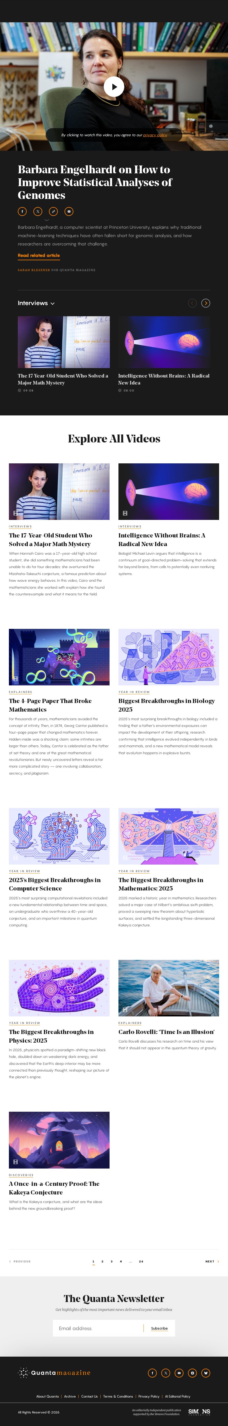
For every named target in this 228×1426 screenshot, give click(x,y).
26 (141, 1261)
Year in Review (134, 691)
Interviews (20, 526)
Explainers (21, 691)
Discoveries (21, 1175)
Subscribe (159, 1328)
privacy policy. (155, 135)
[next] (205, 303)
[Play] (114, 86)
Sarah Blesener (34, 270)
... (130, 1261)
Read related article (39, 255)
